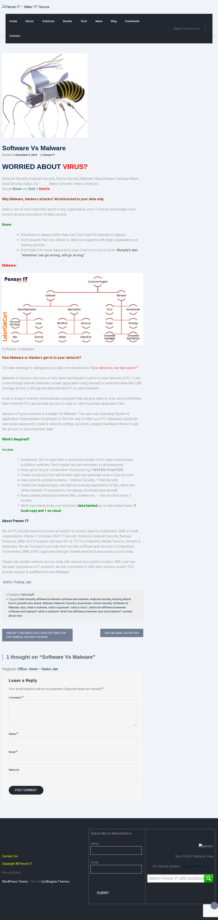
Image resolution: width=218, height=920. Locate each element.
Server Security (102, 603)
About (30, 21)
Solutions (48, 21)
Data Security (27, 599)
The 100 (36, 881)
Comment (16, 697)
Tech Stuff (27, 594)
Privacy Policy (11, 872)
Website (14, 769)
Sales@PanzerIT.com (197, 867)
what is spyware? (59, 607)
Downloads (132, 21)
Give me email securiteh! (122, 633)
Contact (14, 35)
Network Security (64, 603)
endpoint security (100, 599)
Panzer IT (49, 154)
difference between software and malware (62, 599)
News (98, 21)
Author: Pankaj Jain (17, 582)
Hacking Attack (121, 599)
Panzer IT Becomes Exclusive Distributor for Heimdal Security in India (36, 635)
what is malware (37, 607)
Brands (67, 21)
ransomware (84, 603)
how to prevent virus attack (25, 603)
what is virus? (79, 607)
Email (13, 752)
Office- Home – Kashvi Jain (37, 669)
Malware (48, 603)
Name (13, 734)
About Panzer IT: (15, 521)
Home (13, 21)
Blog (114, 21)
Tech (83, 21)
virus (23, 607)
